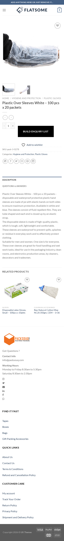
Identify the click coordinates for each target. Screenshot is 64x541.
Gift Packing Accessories (15, 438)
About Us (7, 457)
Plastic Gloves (52, 98)
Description (9, 180)
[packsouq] (32, 10)
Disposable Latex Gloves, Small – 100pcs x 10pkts (14, 311)
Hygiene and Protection (26, 98)
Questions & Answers (14, 186)
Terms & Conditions (12, 468)
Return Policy (9, 505)
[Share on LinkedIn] (33, 161)
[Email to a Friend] (22, 161)
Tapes (5, 420)
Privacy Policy (9, 511)
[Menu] (4, 10)
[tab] (32, 180)
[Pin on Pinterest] (27, 161)
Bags (4, 432)
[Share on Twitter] (16, 161)
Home (5, 98)
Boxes (5, 426)
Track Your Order (11, 499)
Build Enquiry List (36, 131)
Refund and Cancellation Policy (19, 475)
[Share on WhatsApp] (5, 161)
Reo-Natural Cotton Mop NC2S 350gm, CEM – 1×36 (47, 311)
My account (8, 493)
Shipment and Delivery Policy (18, 517)
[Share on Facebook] (10, 161)
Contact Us (8, 463)
